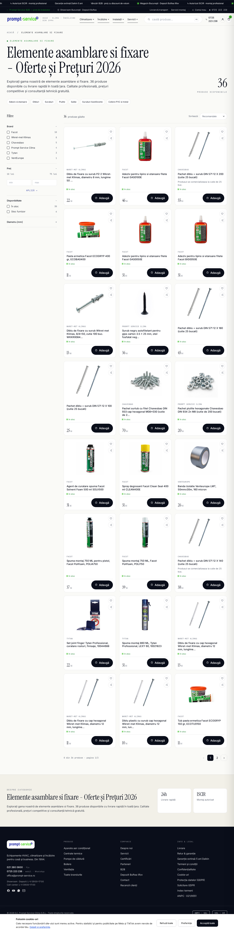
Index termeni (185, 890)
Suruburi (49, 102)
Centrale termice (73, 853)
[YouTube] (13, 890)
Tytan (34, 152)
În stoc (34, 206)
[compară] (111, 138)
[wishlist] (111, 131)
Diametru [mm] (15, 222)
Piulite (62, 102)
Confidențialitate (186, 869)
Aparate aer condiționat (77, 848)
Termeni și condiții (187, 864)
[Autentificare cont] (222, 19)
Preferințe (186, 923)
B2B (122, 869)
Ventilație (69, 869)
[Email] (23, 890)
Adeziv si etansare (18, 102)
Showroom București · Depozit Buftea (78, 10)
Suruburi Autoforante (92, 102)
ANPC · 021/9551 (186, 895)
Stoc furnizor (34, 211)
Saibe (73, 102)
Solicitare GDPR (186, 885)
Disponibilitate (14, 200)
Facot (34, 132)
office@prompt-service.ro (21, 875)
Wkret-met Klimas (34, 137)
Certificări (125, 858)
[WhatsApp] (18, 890)
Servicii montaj (178, 10)
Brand (10, 126)
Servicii (124, 853)
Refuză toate (166, 923)
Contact (124, 879)
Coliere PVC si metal (118, 102)
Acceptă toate (207, 923)
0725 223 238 (213, 19)
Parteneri (125, 864)
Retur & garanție (186, 853)
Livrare (181, 848)
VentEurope (34, 158)
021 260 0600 (15, 867)
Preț (9, 168)
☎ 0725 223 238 (218, 10)
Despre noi (126, 848)
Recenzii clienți (128, 885)
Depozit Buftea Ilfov (131, 874)
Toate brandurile (73, 874)
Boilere (67, 864)
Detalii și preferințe (40, 927)
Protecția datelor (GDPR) (191, 879)
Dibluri (36, 102)
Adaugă (104, 198)
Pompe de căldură (74, 858)
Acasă (10, 32)
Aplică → (32, 190)
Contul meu (200, 10)
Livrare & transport (159, 10)
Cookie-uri (183, 874)
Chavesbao (34, 142)
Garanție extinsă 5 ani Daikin (193, 858)
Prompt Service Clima (34, 147)
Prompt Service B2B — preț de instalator (29, 10)
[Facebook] (8, 890)
